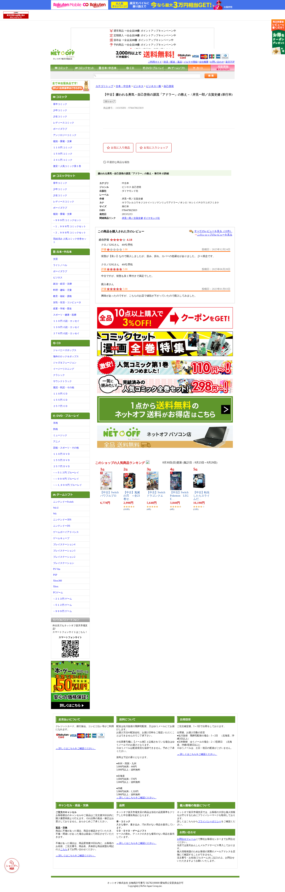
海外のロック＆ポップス (66, 356)
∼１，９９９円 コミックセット (69, 226)
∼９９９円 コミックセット (67, 220)
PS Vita (56, 569)
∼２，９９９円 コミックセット (69, 232)
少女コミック (60, 116)
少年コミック (60, 110)
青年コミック (60, 104)
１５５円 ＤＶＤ (61, 460)
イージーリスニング (63, 368)
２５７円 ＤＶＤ (61, 466)
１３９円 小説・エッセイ (66, 327)
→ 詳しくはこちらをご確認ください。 (76, 748)
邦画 (55, 429)
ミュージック (60, 435)
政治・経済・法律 (62, 283)
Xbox (55, 586)
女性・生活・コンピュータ (67, 302)
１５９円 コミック (62, 153)
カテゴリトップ (104, 86)
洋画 (55, 423)
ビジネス (57, 277)
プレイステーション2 (64, 557)
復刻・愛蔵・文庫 (62, 141)
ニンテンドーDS (61, 526)
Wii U (56, 507)
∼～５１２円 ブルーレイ (66, 472)
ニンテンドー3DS (62, 519)
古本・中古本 (123, 86)
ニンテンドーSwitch (63, 501)
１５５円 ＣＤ (60, 400)
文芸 (55, 259)
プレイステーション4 (64, 544)
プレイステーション (63, 563)
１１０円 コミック (62, 147)
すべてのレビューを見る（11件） (213, 231)
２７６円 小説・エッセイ (66, 333)
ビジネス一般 (153, 86)
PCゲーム (58, 592)
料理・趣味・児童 (62, 290)
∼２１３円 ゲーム (62, 598)
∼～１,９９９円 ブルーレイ (67, 485)
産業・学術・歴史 (62, 308)
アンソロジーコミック (64, 135)
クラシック (59, 375)
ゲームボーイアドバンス (66, 532)
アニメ (56, 441)
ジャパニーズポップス (64, 350)
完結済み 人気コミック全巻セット (69, 240)
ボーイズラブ (60, 129)
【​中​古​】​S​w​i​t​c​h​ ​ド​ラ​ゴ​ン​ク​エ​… (156, 495)
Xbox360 (57, 580)
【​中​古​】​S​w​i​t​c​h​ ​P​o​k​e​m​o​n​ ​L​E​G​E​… (179, 495)
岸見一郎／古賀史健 (132, 218)
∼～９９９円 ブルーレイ (66, 478)
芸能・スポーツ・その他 (66, 447)
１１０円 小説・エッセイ (66, 321)
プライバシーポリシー (209, 821)
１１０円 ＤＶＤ (61, 454)
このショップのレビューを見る (214, 234)
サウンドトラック (62, 381)
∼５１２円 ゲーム (62, 605)
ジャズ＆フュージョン (64, 362)
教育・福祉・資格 (62, 296)
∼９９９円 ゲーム (62, 611)
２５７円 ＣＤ (60, 406)
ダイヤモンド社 (151, 218)
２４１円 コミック (62, 160)
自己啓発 (169, 86)
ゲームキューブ (61, 538)
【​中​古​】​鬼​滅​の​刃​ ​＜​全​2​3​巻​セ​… (132, 495)
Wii (54, 513)
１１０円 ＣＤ (60, 393)
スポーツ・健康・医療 (64, 314)
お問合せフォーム (186, 839)
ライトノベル (60, 265)
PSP (55, 575)
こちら (63, 849)
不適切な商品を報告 (118, 162)
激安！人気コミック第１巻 (67, 166)
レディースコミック (63, 122)
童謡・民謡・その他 (63, 387)
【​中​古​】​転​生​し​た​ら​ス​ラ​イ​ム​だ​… (201, 495)
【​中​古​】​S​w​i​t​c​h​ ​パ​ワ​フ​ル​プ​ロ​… (109, 495)
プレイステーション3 (64, 550)
